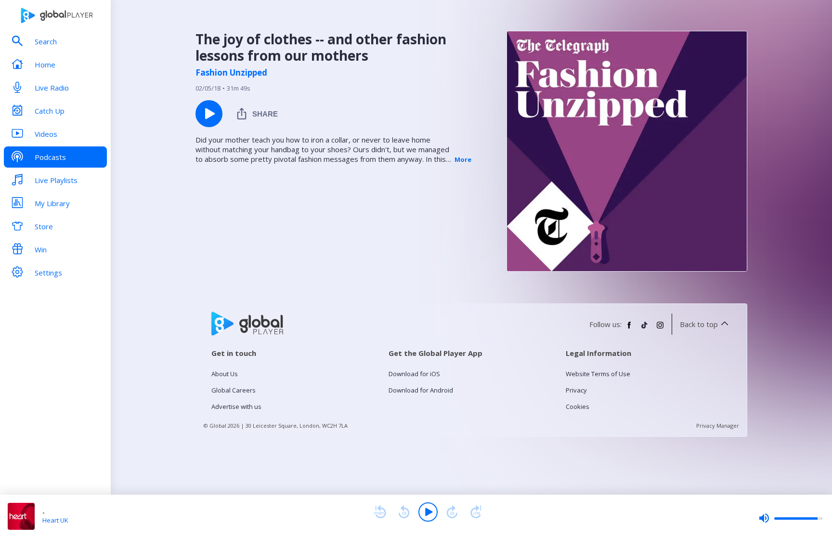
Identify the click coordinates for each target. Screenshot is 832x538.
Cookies (577, 406)
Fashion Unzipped (231, 72)
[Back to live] (476, 512)
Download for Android (421, 390)
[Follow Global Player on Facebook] (629, 329)
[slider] (790, 518)
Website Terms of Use (598, 373)
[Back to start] (380, 512)
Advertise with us (236, 406)
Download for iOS (414, 373)
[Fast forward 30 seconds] (452, 512)
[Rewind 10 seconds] (404, 512)
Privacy (576, 390)
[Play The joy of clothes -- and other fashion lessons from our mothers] (208, 113)
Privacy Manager (717, 425)
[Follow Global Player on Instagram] (660, 329)
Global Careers (233, 390)
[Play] (428, 512)
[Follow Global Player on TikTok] (644, 329)
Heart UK (55, 520)
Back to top (699, 324)
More (463, 159)
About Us (224, 373)
